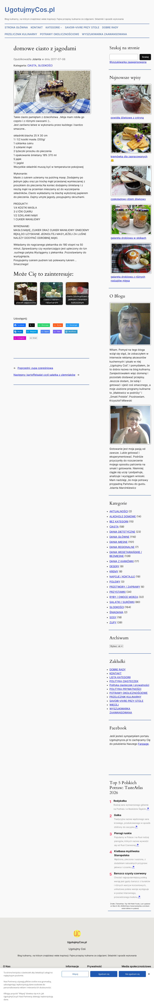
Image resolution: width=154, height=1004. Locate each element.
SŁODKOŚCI (45, 65)
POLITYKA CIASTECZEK (123, 681)
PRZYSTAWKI (117, 591)
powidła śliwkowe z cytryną (127, 117)
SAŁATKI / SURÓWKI (121, 602)
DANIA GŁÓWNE (119, 536)
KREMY (113, 571)
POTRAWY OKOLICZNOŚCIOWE (128, 692)
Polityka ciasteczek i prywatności (129, 685)
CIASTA (32, 65)
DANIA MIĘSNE (118, 541)
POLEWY (114, 581)
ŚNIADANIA (116, 612)
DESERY (114, 566)
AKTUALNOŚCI (118, 511)
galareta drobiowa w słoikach (128, 237)
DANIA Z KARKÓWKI (121, 561)
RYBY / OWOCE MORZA (123, 596)
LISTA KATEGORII (120, 677)
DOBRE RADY (117, 669)
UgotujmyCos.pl (30, 9)
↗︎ (148, 808)
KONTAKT (115, 673)
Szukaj (145, 57)
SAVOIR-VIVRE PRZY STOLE (126, 700)
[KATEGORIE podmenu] (61, 27)
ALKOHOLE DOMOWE (122, 516)
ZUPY (112, 622)
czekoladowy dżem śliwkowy (128, 199)
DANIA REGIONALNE (121, 547)
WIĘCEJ (114, 704)
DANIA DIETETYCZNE (122, 531)
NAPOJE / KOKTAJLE (122, 576)
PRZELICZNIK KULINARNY (125, 696)
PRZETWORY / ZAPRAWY (124, 586)
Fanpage (143, 743)
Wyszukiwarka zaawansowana (127, 62)
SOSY (112, 617)
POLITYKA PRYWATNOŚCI (125, 689)
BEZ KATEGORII (118, 521)
